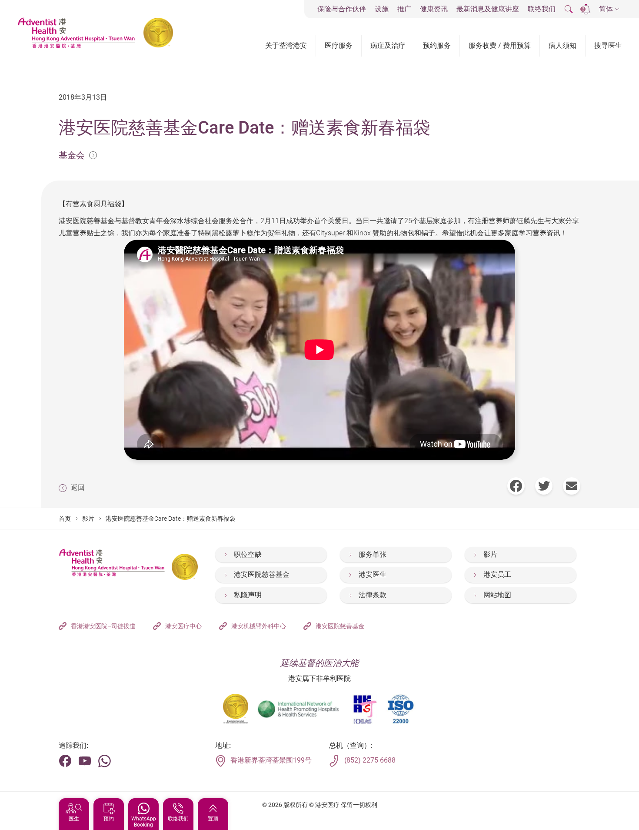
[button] (609, 9)
